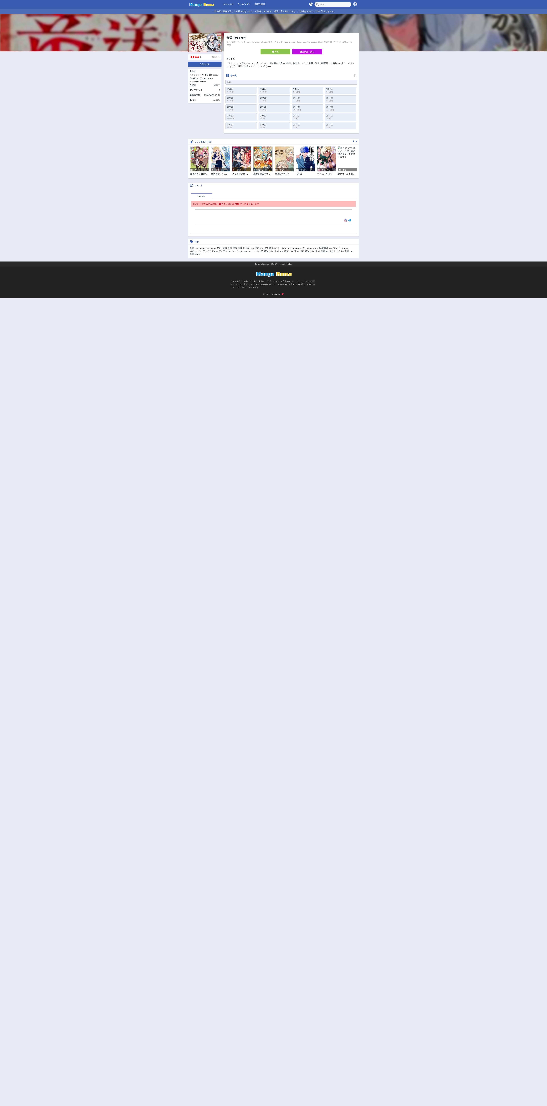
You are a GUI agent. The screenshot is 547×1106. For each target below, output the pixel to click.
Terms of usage (262, 264)
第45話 (230, 107)
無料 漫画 (227, 248)
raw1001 (264, 248)
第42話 (329, 107)
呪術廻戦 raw (325, 248)
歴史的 (208, 75)
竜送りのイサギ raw (273, 251)
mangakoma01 (298, 248)
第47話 (296, 98)
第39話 (296, 115)
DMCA (274, 264)
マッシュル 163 (255, 251)
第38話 (329, 115)
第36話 (263, 124)
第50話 (329, 89)
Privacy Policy (286, 264)
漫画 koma (195, 254)
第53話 (230, 89)
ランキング (243, 4)
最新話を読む (308, 52)
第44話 (263, 107)
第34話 (329, 124)
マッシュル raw (239, 251)
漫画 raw (194, 248)
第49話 (230, 98)
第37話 (230, 124)
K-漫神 (246, 248)
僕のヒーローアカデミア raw (204, 251)
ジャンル (227, 4)
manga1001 (216, 248)
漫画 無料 (237, 248)
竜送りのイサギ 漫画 (294, 251)
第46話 (329, 98)
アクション (195, 75)
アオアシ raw (225, 251)
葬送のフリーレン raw (279, 248)
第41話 (230, 115)
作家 (276, 52)
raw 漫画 (255, 248)
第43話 (296, 107)
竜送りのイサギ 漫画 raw (341, 251)
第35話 (296, 124)
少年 (202, 75)
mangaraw (204, 248)
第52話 (263, 89)
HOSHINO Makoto (198, 82)
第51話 (296, 89)
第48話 (263, 98)
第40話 (263, 115)
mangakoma (312, 248)
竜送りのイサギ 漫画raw (316, 251)
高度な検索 (260, 4)
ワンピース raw (340, 248)
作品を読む (205, 64)
